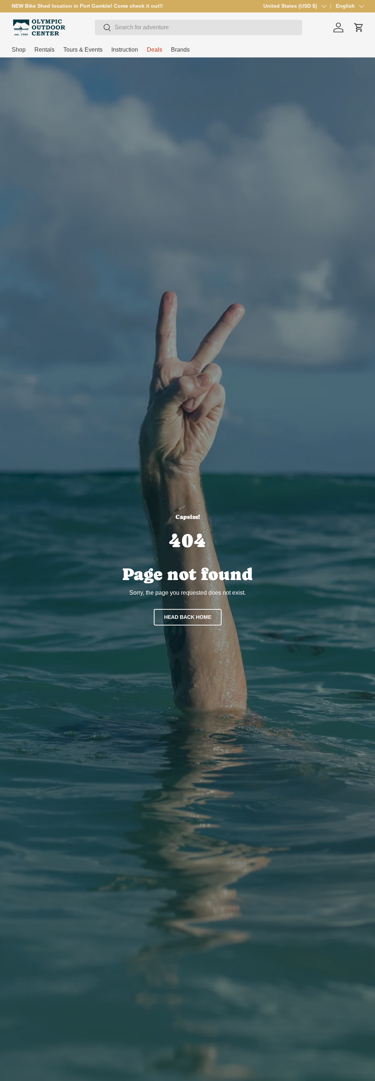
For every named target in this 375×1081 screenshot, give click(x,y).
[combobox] (198, 27)
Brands (180, 50)
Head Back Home (187, 617)
